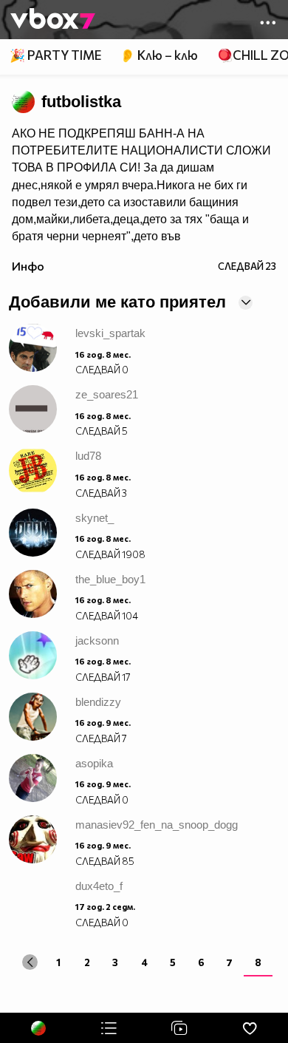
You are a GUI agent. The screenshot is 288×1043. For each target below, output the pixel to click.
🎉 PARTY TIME (55, 55)
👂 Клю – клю (159, 55)
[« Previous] (30, 962)
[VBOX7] (52, 19)
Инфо (28, 266)
